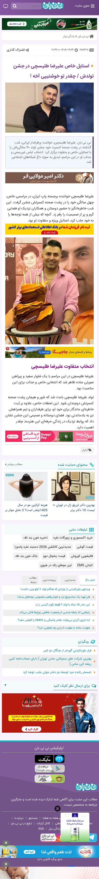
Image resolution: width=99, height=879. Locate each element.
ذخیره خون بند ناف (35, 537)
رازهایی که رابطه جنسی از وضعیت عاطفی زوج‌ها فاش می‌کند (54, 612)
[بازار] (50, 778)
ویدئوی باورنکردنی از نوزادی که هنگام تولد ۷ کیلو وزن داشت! (55, 589)
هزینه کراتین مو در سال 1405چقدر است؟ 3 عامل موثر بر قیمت (26, 510)
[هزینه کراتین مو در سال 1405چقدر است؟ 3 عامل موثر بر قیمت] (26, 486)
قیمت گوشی (85, 547)
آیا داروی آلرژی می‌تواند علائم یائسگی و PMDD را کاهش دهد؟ (54, 620)
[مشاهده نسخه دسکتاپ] (5, 6)
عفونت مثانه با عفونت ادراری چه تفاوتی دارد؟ (63, 628)
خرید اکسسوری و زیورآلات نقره (73, 537)
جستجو (33, 818)
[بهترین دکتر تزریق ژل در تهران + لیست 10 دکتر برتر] (73, 486)
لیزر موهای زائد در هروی (56, 565)
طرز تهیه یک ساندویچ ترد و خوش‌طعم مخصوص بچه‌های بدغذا (54, 597)
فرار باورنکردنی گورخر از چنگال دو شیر (67, 650)
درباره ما (19, 818)
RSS (41, 828)
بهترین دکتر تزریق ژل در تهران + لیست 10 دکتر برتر (74, 508)
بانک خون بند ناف (26, 556)
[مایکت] (50, 759)
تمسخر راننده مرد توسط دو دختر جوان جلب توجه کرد (57, 672)
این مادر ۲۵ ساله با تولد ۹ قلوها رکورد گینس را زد (62, 605)
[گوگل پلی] (50, 769)
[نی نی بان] (53, 6)
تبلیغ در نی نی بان (21, 823)
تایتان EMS (85, 565)
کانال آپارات (43, 823)
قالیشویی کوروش (82, 556)
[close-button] (57, 808)
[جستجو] (14, 6)
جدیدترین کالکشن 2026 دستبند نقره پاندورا (43, 547)
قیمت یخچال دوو (54, 556)
